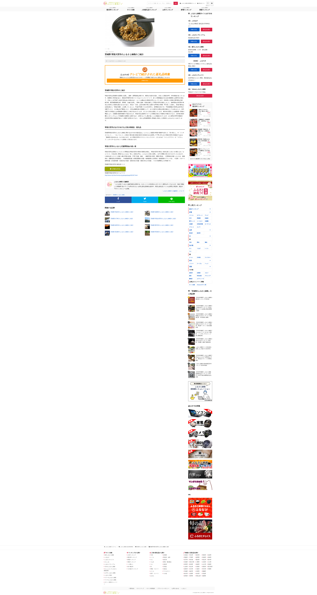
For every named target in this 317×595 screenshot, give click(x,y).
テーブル (199, 263)
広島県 (204, 561)
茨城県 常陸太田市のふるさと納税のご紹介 (163, 218)
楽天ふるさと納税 (109, 555)
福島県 (186, 568)
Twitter (145, 201)
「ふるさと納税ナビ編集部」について (173, 191)
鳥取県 (204, 555)
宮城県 (186, 561)
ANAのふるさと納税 (110, 566)
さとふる (107, 561)
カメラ (198, 227)
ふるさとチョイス (109, 559)
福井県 (191, 571)
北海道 (186, 555)
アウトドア (208, 275)
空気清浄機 (200, 224)
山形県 (186, 566)
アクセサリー (166, 571)
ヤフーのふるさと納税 (110, 577)
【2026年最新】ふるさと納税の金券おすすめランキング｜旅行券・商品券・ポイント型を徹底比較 (204, 325)
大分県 (209, 561)
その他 (165, 573)
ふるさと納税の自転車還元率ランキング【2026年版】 (204, 364)
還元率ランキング (132, 557)
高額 (190, 266)
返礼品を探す (206, 29)
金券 (190, 230)
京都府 (197, 566)
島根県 (204, 557)
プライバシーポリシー (163, 588)
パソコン (191, 215)
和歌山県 (198, 575)
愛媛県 (204, 571)
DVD (190, 218)
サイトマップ (140, 588)
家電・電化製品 (167, 561)
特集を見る (194, 29)
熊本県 (209, 559)
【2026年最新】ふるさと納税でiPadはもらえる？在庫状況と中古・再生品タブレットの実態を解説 (204, 358)
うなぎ (198, 248)
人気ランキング (132, 555)
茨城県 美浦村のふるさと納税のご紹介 (122, 232)
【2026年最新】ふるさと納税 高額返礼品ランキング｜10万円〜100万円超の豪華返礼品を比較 (203, 374)
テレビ (206, 215)
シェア (118, 201)
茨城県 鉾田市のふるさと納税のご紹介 (122, 225)
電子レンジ (192, 221)
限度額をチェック (188, 3)
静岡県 (197, 557)
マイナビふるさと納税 (110, 579)
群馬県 (186, 575)
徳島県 (204, 566)
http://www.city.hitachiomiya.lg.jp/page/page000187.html (121, 175)
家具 (190, 260)
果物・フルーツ (154, 568)
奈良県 (197, 573)
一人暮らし (130, 564)
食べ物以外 (130, 566)
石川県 (191, 568)
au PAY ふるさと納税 (110, 572)
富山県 (191, 566)
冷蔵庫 (191, 224)
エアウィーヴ (200, 278)
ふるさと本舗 (108, 575)
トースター (200, 221)
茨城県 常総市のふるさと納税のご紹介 (122, 212)
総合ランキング (194, 209)
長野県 (191, 575)
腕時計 (191, 278)
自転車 (191, 272)
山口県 (204, 564)
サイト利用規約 (151, 588)
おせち (152, 575)
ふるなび (107, 557)
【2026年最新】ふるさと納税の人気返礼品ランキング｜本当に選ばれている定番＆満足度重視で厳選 (204, 308)
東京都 (191, 559)
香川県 (204, 568)
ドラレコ (191, 227)
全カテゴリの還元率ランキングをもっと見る (200, 158)
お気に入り (208, 5)
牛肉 (190, 242)
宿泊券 (191, 233)
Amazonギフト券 (201, 284)
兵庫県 (197, 571)
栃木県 (186, 573)
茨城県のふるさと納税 (118, 194)
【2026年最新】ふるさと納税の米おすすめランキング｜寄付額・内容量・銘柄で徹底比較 (204, 340)
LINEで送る (172, 201)
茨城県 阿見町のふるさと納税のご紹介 (162, 232)
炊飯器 (206, 218)
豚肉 (198, 242)
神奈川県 (191, 561)
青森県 (186, 557)
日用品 (165, 566)
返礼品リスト (202, 3)
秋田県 (186, 564)
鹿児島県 (210, 566)
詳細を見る (116, 169)
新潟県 (191, 564)
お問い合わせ (175, 588)
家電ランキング (132, 559)
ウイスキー (208, 257)
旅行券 (165, 559)
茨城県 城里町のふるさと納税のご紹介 (162, 212)
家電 (190, 212)
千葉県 (191, 557)
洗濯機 (206, 221)
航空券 (198, 233)
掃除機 (198, 218)
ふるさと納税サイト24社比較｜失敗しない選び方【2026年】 (204, 347)
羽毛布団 (199, 275)
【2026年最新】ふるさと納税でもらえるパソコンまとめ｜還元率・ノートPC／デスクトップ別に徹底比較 (204, 333)
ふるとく (184, 588)
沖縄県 (209, 568)
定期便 (198, 272)
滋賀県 (197, 564)
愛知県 (197, 559)
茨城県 (186, 571)
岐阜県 (197, 555)
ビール (191, 257)
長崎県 (209, 557)
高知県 (204, 573)
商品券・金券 (166, 557)
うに (190, 251)
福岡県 (204, 575)
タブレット (200, 215)
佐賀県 (209, 555)
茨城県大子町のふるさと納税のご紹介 (122, 218)
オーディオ (208, 224)
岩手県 (186, 559)
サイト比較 (192, 284)
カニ (190, 248)
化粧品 (165, 568)
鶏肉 (206, 242)
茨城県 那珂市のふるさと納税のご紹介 (162, 225)
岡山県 (204, 559)
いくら (206, 248)
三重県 (197, 561)
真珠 (190, 275)
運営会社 (132, 588)
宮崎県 (209, 564)
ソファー (191, 263)
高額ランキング (132, 561)
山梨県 (191, 573)
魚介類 (191, 245)
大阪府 (197, 568)
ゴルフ (206, 272)
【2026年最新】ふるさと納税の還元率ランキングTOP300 (204, 298)
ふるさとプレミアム (110, 564)
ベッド (206, 263)
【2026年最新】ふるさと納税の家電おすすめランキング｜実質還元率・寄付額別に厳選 (204, 315)
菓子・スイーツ (154, 573)
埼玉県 (191, 555)
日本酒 (198, 257)
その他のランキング (133, 568)
